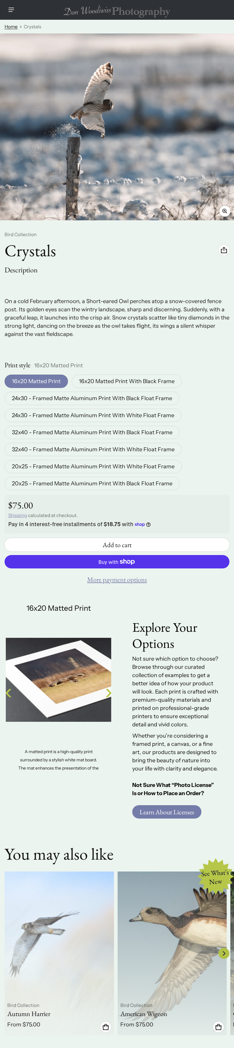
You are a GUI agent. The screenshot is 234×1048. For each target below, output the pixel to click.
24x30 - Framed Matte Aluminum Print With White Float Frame (93, 415)
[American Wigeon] (172, 953)
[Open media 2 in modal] (117, 126)
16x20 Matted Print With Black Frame (127, 381)
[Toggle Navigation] (11, 9)
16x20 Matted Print (36, 381)
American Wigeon (143, 1013)
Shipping (17, 515)
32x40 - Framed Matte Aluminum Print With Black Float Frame (92, 432)
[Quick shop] (105, 1027)
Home (11, 27)
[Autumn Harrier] (59, 953)
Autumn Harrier (28, 1013)
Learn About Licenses (167, 812)
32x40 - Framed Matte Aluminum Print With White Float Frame (93, 449)
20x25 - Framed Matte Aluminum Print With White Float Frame (93, 466)
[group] (61, 953)
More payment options (117, 579)
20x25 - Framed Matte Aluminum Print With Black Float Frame (92, 483)
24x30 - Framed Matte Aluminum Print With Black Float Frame (92, 398)
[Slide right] (223, 953)
